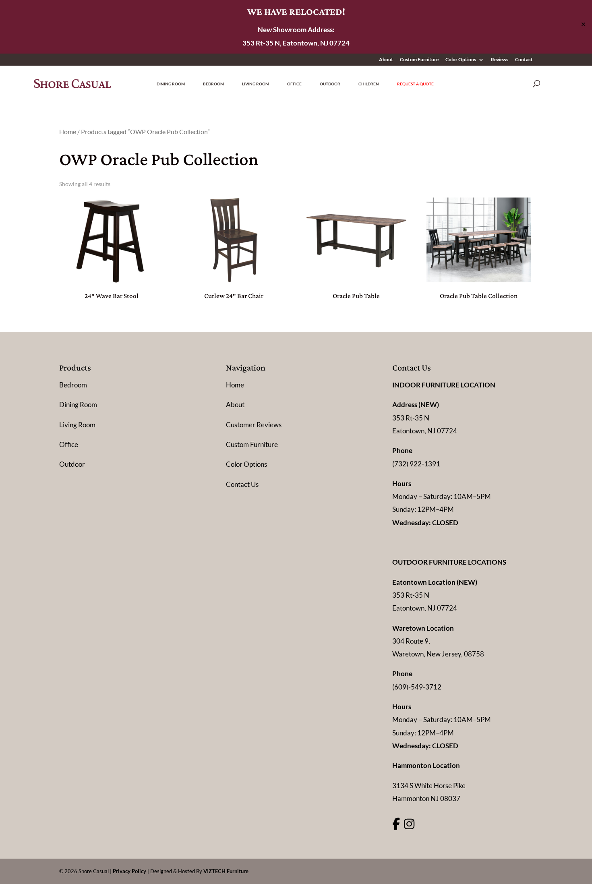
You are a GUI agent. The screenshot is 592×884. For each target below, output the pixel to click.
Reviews (499, 59)
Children (368, 83)
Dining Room (171, 83)
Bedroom (213, 83)
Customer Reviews (254, 424)
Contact (524, 59)
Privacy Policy (129, 871)
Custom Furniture (419, 59)
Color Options (460, 59)
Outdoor (330, 83)
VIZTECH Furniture (225, 871)
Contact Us (242, 484)
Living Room (255, 83)
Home (67, 131)
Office (294, 83)
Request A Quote (415, 83)
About (386, 59)
